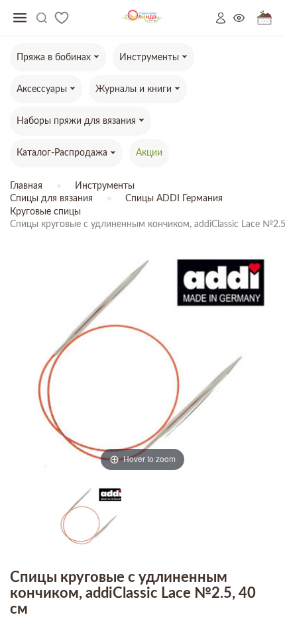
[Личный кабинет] (224, 18)
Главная (26, 186)
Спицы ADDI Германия (174, 198)
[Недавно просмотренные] (245, 18)
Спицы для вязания (51, 198)
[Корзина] (264, 18)
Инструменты (105, 186)
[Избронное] (62, 18)
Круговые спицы (45, 211)
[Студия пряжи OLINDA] (142, 18)
